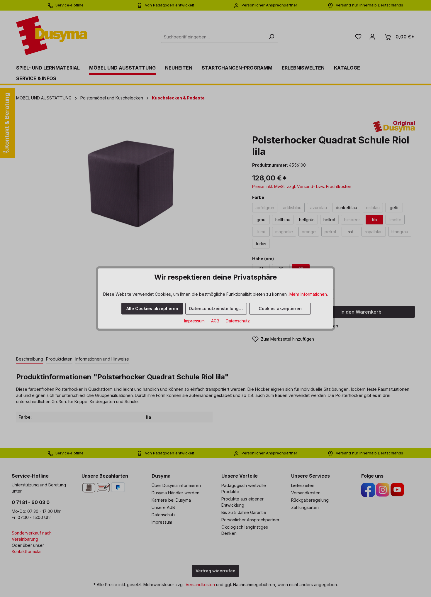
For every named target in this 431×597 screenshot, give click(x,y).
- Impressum (193, 320)
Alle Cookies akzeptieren (152, 308)
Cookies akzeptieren (280, 308)
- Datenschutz (236, 320)
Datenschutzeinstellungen (216, 308)
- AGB (214, 320)
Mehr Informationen (308, 294)
